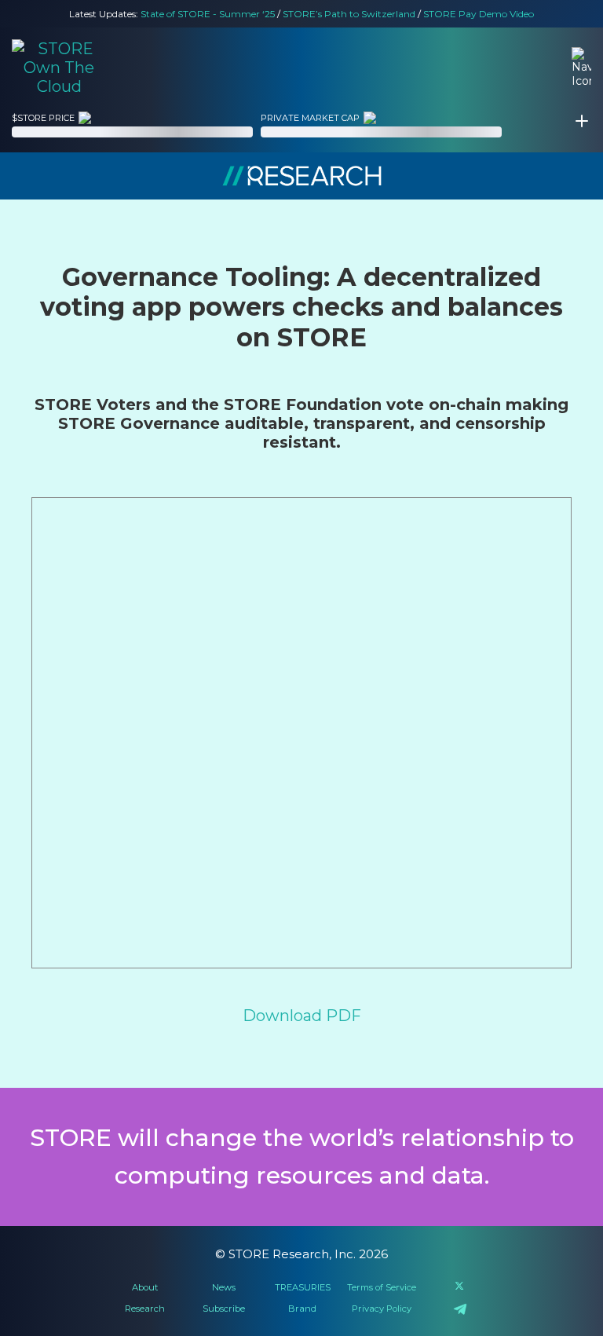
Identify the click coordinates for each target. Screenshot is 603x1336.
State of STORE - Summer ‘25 (208, 14)
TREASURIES (303, 1287)
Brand (302, 1308)
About (145, 1287)
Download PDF (302, 1015)
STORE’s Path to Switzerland (349, 14)
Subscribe (224, 1308)
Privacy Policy (381, 1308)
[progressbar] (132, 131)
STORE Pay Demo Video (478, 14)
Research (145, 1308)
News (224, 1287)
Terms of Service (381, 1287)
